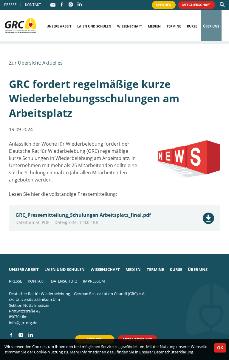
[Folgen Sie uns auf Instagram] (70, 4)
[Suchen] (222, 4)
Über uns (211, 26)
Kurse (192, 26)
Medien (154, 26)
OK (220, 347)
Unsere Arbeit (59, 26)
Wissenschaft (129, 26)
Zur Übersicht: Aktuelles (36, 63)
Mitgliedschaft (196, 4)
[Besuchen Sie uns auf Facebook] (61, 4)
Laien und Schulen (94, 26)
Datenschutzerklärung (173, 352)
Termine (174, 26)
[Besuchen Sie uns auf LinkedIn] (79, 4)
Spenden (164, 4)
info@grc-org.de (23, 322)
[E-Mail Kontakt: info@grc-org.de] (53, 4)
